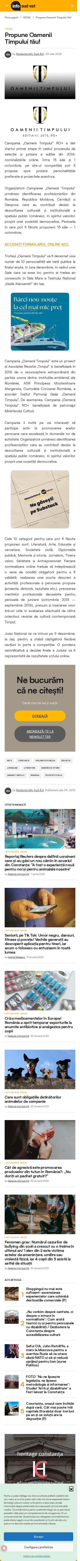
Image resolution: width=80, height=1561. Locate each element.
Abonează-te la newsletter (40, 734)
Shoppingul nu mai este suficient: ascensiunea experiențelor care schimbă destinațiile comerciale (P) (47, 1294)
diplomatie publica (45, 760)
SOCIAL (27, 17)
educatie (65, 760)
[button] (71, 1488)
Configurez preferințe (38, 1547)
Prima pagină (11, 17)
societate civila (53, 775)
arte (9, 760)
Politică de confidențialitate (36, 1556)
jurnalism (12, 768)
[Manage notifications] (4, 1548)
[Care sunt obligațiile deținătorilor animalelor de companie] (40, 1069)
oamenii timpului (15, 775)
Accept (38, 1536)
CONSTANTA (24, 760)
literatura (29, 768)
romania (35, 775)
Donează (40, 716)
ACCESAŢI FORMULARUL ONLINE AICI (36, 244)
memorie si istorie (50, 768)
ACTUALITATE (12, 852)
